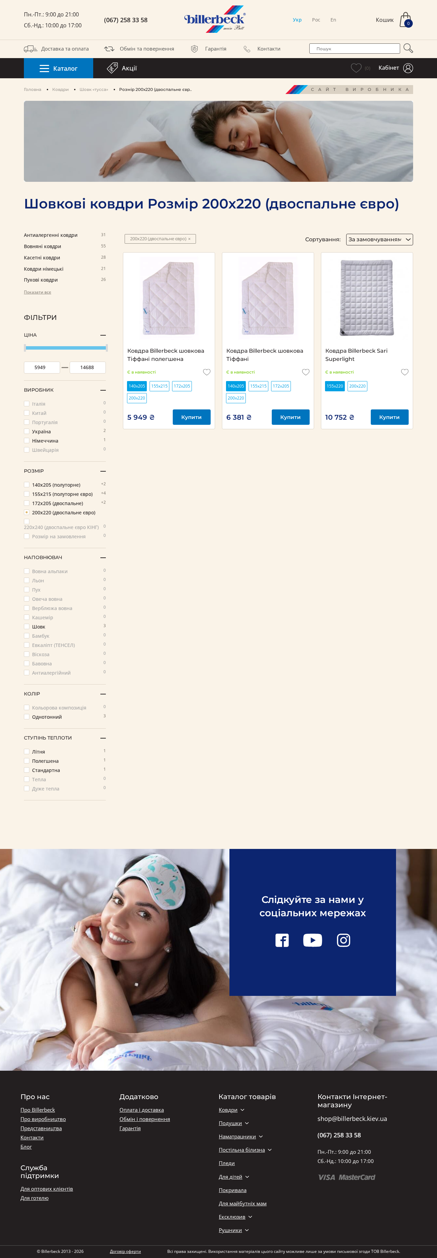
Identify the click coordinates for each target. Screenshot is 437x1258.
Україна (69, 431)
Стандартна (69, 769)
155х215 (159, 386)
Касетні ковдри (65, 258)
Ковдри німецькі (65, 269)
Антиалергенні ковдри (65, 235)
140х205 (137, 386)
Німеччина (69, 440)
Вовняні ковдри (65, 246)
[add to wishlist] (207, 372)
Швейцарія (69, 449)
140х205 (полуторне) (69, 484)
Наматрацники (237, 1136)
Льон (69, 580)
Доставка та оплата (65, 48)
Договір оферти (125, 1251)
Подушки (230, 1123)
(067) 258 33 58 (125, 20)
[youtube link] (313, 940)
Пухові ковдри (65, 280)
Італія (69, 403)
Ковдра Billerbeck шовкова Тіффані (264, 355)
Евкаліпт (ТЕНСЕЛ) (69, 644)
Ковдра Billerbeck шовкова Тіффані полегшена (165, 355)
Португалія (69, 421)
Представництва (41, 1128)
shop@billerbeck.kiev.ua (352, 1119)
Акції (129, 68)
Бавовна (69, 663)
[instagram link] (343, 940)
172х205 (182, 386)
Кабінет (389, 67)
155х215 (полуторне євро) (69, 493)
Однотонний (69, 716)
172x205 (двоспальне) (69, 502)
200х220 (137, 398)
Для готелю (34, 1198)
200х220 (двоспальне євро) (63, 512)
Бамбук (69, 635)
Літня (69, 751)
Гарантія (215, 48)
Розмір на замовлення (69, 536)
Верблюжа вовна (69, 607)
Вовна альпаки (69, 570)
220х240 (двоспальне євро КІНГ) (65, 526)
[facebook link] (282, 940)
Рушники (230, 1230)
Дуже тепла (69, 788)
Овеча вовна (69, 598)
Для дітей (230, 1177)
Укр (297, 19)
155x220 (335, 386)
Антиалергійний (69, 672)
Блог (26, 1147)
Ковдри (60, 89)
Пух (69, 589)
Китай (69, 412)
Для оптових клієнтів (46, 1189)
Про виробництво (43, 1119)
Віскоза (69, 654)
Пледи (227, 1163)
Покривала (232, 1190)
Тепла (69, 779)
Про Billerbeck (37, 1110)
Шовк (69, 626)
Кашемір (69, 617)
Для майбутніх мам (243, 1203)
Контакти (269, 48)
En (333, 19)
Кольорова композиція (69, 707)
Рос (316, 19)
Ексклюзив (232, 1217)
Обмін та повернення (147, 48)
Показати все (37, 292)
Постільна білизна (242, 1150)
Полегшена (69, 760)
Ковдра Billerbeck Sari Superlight (356, 355)
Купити (191, 417)
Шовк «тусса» (94, 89)
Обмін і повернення (144, 1119)
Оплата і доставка (141, 1110)
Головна (32, 89)
